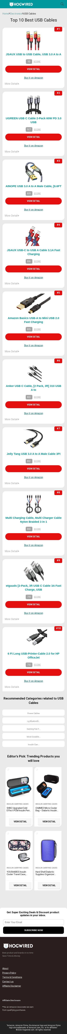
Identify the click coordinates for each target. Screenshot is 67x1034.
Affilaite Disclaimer (11, 986)
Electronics (16, 13)
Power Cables (33, 713)
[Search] (62, 4)
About (5, 968)
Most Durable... (33, 737)
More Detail (12, 83)
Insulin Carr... (33, 744)
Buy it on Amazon (33, 77)
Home (5, 13)
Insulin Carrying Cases (18, 804)
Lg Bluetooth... (33, 721)
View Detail (33, 69)
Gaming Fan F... (33, 729)
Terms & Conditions (12, 977)
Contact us (8, 981)
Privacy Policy (9, 973)
